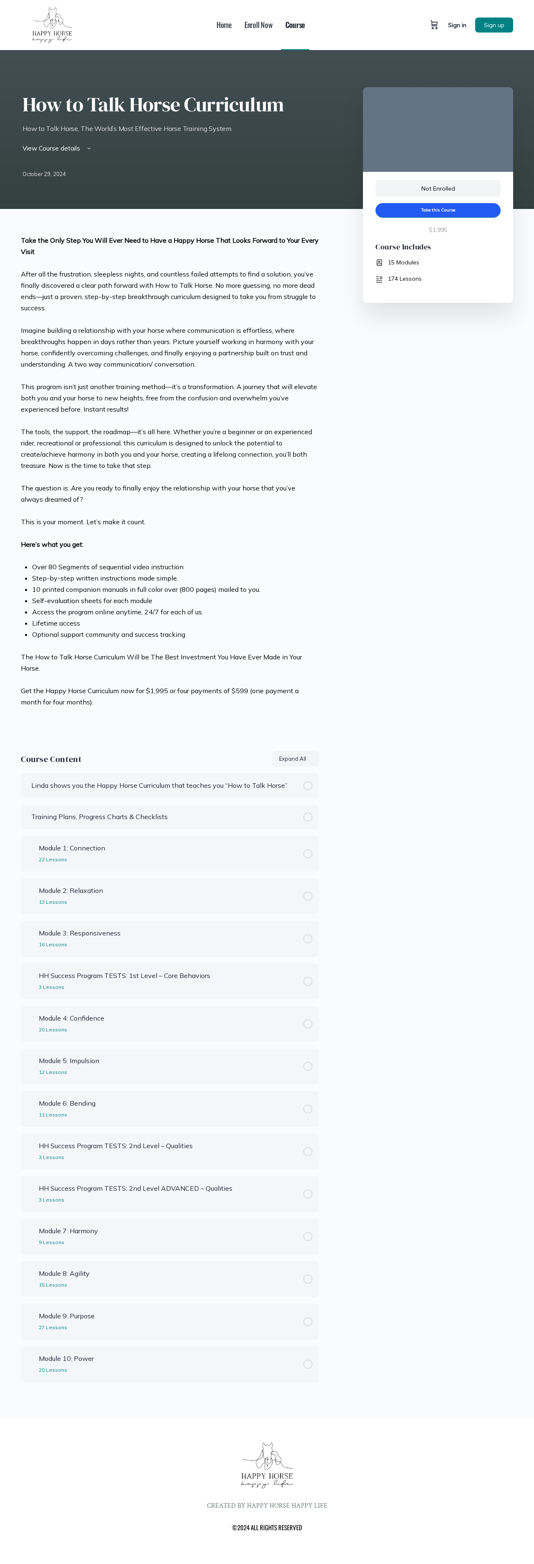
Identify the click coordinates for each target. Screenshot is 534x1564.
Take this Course (438, 210)
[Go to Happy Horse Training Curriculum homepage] (52, 24)
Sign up (494, 25)
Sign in (457, 25)
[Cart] (434, 25)
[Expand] (31, 853)
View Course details (52, 148)
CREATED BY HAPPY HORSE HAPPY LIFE (267, 1505)
